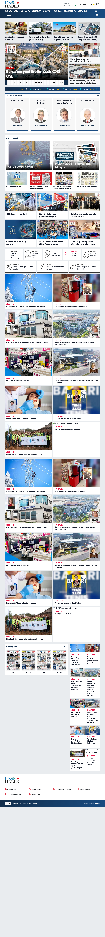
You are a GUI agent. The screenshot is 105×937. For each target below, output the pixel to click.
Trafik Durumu (36, 789)
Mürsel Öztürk (87, 125)
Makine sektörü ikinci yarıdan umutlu (35, 256)
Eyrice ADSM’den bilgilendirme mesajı (21, 418)
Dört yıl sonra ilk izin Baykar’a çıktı (64, 102)
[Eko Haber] (12, 4)
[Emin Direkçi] (17, 115)
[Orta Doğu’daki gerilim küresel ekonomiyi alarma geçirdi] (84, 229)
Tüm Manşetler (85, 789)
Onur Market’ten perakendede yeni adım (71, 306)
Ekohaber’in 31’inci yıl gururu (16, 243)
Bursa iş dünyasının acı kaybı (56, 256)
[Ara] (96, 11)
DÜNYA (27, 11)
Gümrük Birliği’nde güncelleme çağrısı (47, 215)
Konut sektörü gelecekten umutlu (23, 268)
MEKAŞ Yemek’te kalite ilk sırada (67, 429)
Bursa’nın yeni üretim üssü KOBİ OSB (87, 268)
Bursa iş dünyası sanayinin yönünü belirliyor (93, 256)
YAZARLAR (18, 11)
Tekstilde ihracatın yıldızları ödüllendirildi (84, 215)
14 (45, 82)
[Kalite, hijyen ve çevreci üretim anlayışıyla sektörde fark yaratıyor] (76, 362)
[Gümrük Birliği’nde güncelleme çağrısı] (52, 202)
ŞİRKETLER (36, 11)
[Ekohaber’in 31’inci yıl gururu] (20, 229)
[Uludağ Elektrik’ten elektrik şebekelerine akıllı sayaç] (28, 288)
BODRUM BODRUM (41, 102)
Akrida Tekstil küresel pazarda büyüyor (74, 256)
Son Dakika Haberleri (14, 794)
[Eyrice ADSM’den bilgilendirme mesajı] (28, 400)
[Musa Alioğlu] (64, 115)
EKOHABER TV (70, 11)
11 (36, 82)
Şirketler (74, 251)
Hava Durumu (11, 789)
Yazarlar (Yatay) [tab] (14, 96)
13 (42, 82)
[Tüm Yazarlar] (98, 96)
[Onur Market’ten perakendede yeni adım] (76, 288)
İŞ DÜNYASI (47, 11)
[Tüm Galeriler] (98, 138)
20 (63, 82)
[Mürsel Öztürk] (87, 115)
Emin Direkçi (17, 125)
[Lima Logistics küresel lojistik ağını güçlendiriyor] (28, 436)
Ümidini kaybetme (17, 101)
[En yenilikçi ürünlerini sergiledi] (28, 362)
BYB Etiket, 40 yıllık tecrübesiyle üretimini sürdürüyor (27, 342)
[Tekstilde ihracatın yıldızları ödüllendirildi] (84, 202)
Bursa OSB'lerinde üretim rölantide (54, 268)
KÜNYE (8, 15)
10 (33, 82)
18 (57, 82)
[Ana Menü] (96, 15)
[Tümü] (65, 647)
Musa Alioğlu (64, 125)
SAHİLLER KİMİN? (87, 101)
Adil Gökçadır (41, 125)
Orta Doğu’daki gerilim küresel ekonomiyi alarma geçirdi (83, 243)
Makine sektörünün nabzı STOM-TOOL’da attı (51, 243)
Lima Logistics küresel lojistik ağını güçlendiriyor (25, 454)
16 (51, 82)
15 (48, 82)
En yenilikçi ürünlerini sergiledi (18, 380)
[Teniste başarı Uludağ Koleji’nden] (76, 400)
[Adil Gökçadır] (41, 115)
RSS (8, 803)
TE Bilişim (97, 803)
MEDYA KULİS (83, 11)
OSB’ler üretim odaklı (16, 214)
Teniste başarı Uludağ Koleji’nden (68, 418)
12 (39, 82)
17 (54, 82)
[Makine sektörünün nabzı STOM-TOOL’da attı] (52, 229)
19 (60, 82)
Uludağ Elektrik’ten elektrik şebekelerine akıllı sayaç (26, 306)
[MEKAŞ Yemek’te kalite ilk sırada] (76, 423)
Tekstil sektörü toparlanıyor (16, 256)
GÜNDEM (8, 11)
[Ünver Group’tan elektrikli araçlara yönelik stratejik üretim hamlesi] (76, 324)
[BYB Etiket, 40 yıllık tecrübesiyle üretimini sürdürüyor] (28, 324)
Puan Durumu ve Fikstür (63, 789)
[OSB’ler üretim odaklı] (20, 202)
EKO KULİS (58, 11)
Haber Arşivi (36, 794)
